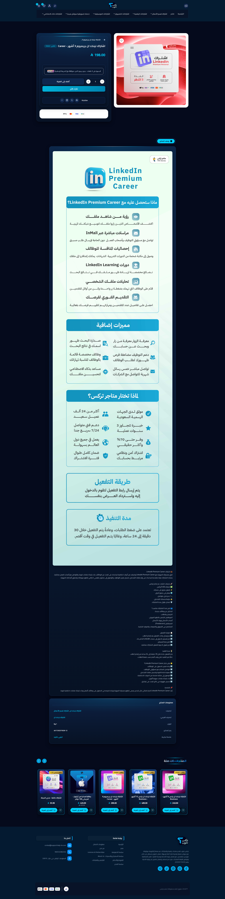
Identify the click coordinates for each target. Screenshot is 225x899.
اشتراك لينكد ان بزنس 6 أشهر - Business (174, 797)
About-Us (101, 856)
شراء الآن (74, 89)
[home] (164, 840)
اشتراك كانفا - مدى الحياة (51, 798)
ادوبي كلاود (58, 737)
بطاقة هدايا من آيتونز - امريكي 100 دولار (82, 797)
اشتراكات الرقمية (140, 13)
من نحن (101, 848)
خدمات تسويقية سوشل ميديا (78, 13)
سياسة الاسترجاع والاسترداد (114, 856)
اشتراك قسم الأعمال (159, 13)
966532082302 (60, 851)
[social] (186, 868)
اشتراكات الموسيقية (102, 13)
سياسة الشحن (118, 864)
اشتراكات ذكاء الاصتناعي (53, 13)
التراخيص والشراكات (98, 860)
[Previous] (44, 761)
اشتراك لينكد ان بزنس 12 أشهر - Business (143, 797)
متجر (172, 13)
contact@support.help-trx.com (55, 845)
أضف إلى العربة (63, 81)
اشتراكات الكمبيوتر (122, 13)
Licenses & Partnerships (96, 852)
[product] (173, 782)
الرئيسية (181, 13)
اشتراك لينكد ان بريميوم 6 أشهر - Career (112, 797)
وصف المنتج (164, 141)
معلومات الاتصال (98, 844)
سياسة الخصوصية (117, 852)
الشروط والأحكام (118, 860)
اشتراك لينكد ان (75, 710)
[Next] (39, 761)
